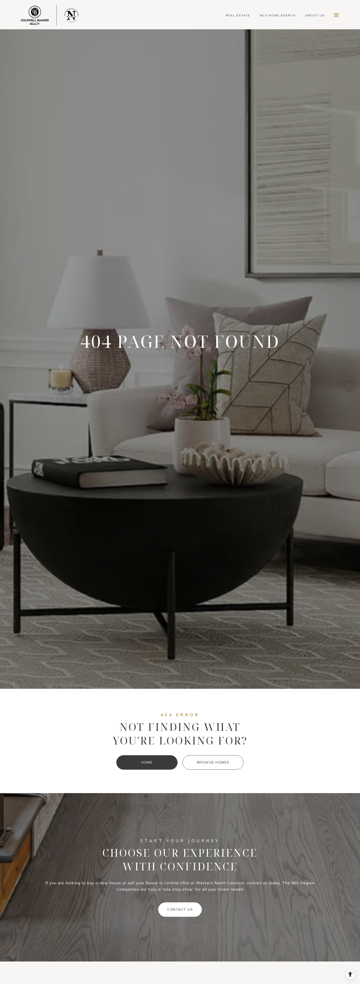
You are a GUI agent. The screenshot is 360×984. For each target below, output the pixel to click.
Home (147, 762)
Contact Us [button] (180, 909)
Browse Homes (213, 762)
